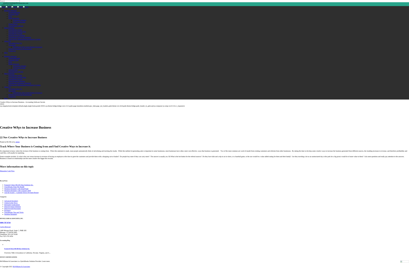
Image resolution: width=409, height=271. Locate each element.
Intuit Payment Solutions (12, 207)
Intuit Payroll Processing (12, 208)
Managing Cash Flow (7, 171)
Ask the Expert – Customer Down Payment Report (21, 193)
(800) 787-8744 (5, 223)
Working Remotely (10, 214)
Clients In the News (11, 203)
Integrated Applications (12, 205)
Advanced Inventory (11, 201)
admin (17, 142)
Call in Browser (5, 227)
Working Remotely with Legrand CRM (17, 191)
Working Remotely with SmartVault (16, 189)
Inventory (7, 210)
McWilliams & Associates (21, 266)
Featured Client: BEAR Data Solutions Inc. (18, 185)
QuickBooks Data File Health (14, 187)
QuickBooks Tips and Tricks (14, 212)
